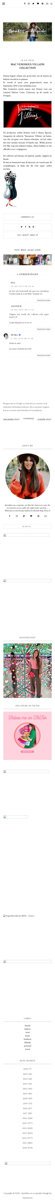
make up (34, 235)
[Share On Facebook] (25, 226)
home (27, 1035)
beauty (26, 235)
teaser (13, 149)
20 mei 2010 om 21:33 (22, 310)
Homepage (28, 418)
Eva (13, 282)
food (27, 1032)
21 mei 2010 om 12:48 (22, 339)
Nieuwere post (12, 419)
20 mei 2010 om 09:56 (22, 286)
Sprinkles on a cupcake (31, 1193)
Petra (14, 335)
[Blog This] (33, 226)
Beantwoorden (43, 300)
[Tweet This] (21, 226)
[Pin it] (29, 226)
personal (27, 1046)
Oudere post (44, 419)
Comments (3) (27, 217)
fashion (27, 1029)
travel (27, 1049)
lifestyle (27, 1042)
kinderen (27, 1039)
